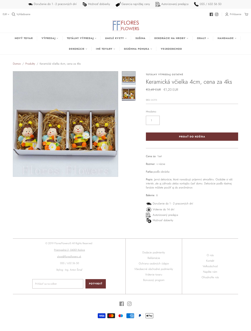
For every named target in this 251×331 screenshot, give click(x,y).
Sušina (140, 38)
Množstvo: (151, 111)
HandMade (226, 38)
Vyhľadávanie (23, 14)
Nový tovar (24, 38)
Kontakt (210, 261)
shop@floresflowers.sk (69, 256)
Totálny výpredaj (80, 38)
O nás (210, 255)
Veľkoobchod (171, 49)
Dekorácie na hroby (170, 38)
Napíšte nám (210, 272)
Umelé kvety (114, 38)
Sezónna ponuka (137, 49)
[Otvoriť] (13, 14)
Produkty (30, 64)
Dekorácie (77, 49)
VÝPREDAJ (48, 38)
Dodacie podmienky (153, 252)
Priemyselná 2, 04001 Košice (69, 250)
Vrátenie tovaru (153, 274)
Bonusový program (153, 280)
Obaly (201, 38)
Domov (17, 64)
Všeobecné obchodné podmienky (153, 269)
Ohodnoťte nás (210, 277)
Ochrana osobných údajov (154, 263)
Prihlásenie (235, 14)
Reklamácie (154, 258)
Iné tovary (104, 49)
